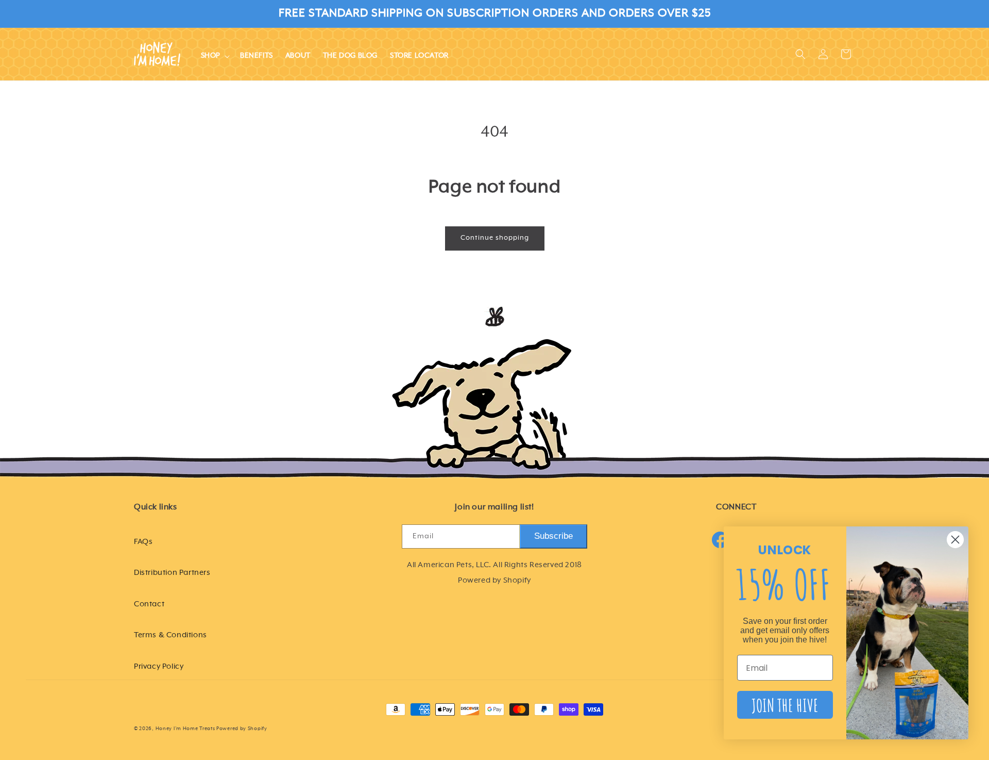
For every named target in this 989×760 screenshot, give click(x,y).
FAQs (143, 541)
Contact (149, 603)
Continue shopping (495, 238)
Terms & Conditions (170, 634)
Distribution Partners (172, 572)
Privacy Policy (158, 666)
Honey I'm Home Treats (185, 729)
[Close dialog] (955, 540)
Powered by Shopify (241, 729)
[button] (214, 56)
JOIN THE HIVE (785, 705)
